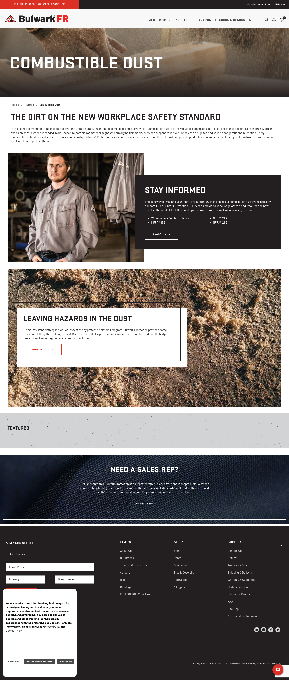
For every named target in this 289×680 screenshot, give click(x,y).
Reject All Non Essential (39, 662)
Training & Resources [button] (233, 20)
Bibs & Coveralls (184, 572)
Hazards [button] (203, 20)
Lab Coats (180, 579)
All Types (179, 587)
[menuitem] (151, 20)
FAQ (230, 601)
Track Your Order (238, 565)
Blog (123, 579)
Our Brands (127, 558)
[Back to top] (282, 545)
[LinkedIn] (256, 630)
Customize (14, 662)
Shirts (177, 550)
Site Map (233, 609)
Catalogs (125, 587)
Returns (232, 558)
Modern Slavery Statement (254, 663)
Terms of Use (215, 663)
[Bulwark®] (36, 18)
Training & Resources (133, 565)
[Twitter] (277, 630)
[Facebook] (270, 630)
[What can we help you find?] (266, 19)
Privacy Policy (200, 663)
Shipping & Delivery (240, 572)
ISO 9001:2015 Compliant (135, 594)
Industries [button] (183, 20)
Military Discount (238, 587)
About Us (126, 550)
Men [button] (151, 20)
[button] (274, 20)
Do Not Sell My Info (231, 663)
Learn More (161, 233)
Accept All (66, 662)
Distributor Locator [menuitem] (259, 4)
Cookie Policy (14, 630)
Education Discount (240, 594)
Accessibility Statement (243, 616)
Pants (177, 558)
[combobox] (50, 567)
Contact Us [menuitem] (279, 4)
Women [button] (165, 20)
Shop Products (42, 349)
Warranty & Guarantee (241, 579)
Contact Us (144, 503)
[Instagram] (263, 630)
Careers (125, 572)
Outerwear (180, 565)
